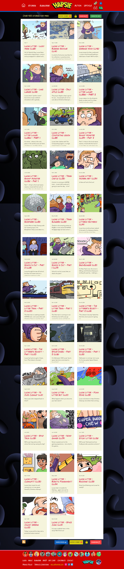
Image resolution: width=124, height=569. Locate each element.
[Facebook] (69, 564)
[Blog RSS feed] (23, 542)
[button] (100, 3)
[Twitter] (72, 564)
